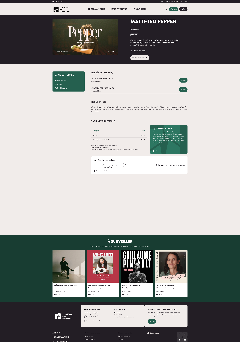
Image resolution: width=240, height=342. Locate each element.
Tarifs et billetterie (61, 88)
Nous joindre (139, 9)
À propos (57, 333)
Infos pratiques (119, 9)
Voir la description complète (145, 45)
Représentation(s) (60, 80)
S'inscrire (151, 321)
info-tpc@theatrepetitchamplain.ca (124, 317)
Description (58, 84)
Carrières (120, 339)
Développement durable (125, 333)
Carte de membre (90, 339)
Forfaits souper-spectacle (92, 333)
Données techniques (124, 336)
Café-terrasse (89, 336)
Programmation (96, 9)
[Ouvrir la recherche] (166, 9)
